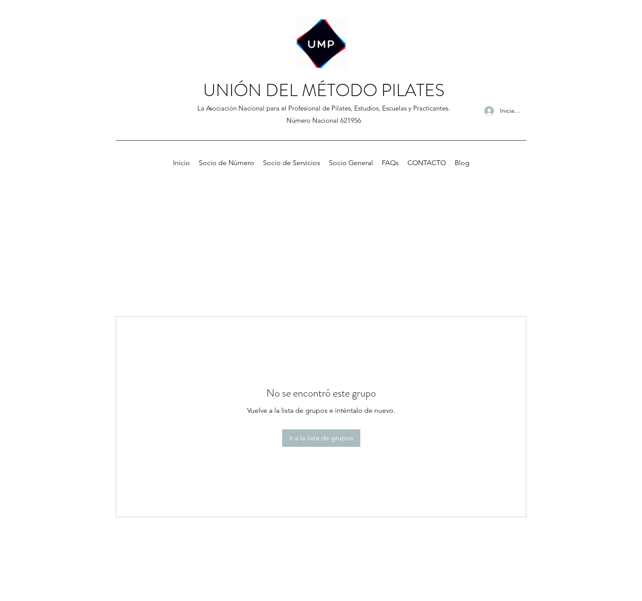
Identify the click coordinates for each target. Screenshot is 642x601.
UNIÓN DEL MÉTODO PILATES (324, 90)
